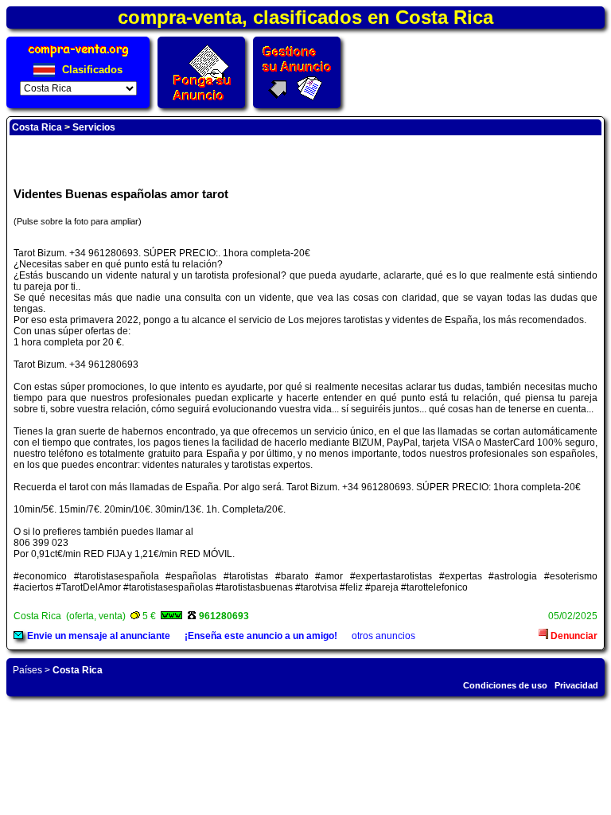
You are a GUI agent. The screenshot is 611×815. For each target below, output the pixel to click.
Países (27, 670)
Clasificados (91, 70)
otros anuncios (383, 635)
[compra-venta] (78, 57)
